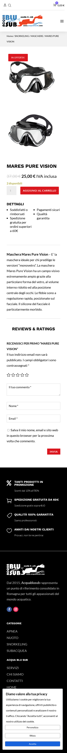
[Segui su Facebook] (9, 609)
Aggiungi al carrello (39, 190)
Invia (54, 451)
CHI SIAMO (15, 674)
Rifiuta (33, 735)
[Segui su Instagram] (15, 609)
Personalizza (32, 727)
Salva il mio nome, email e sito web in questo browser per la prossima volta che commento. (32, 435)
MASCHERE (37, 36)
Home (10, 36)
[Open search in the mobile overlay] (10, 5)
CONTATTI (15, 681)
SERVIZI (13, 668)
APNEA (12, 631)
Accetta (32, 744)
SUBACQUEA (17, 651)
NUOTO (12, 638)
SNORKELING (22, 36)
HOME (12, 687)
